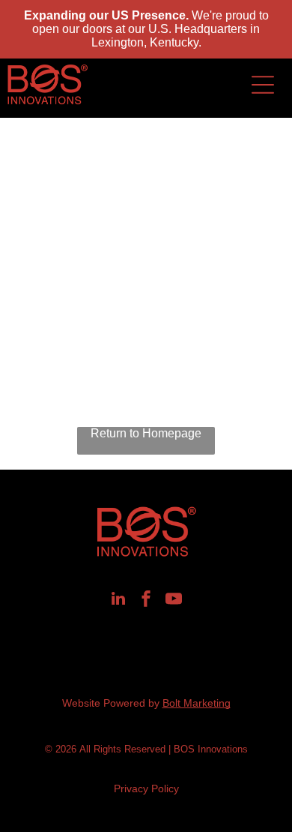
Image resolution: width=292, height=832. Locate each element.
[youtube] (174, 600)
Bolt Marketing (196, 703)
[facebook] (146, 600)
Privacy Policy (146, 788)
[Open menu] (263, 85)
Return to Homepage (146, 433)
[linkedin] (118, 600)
